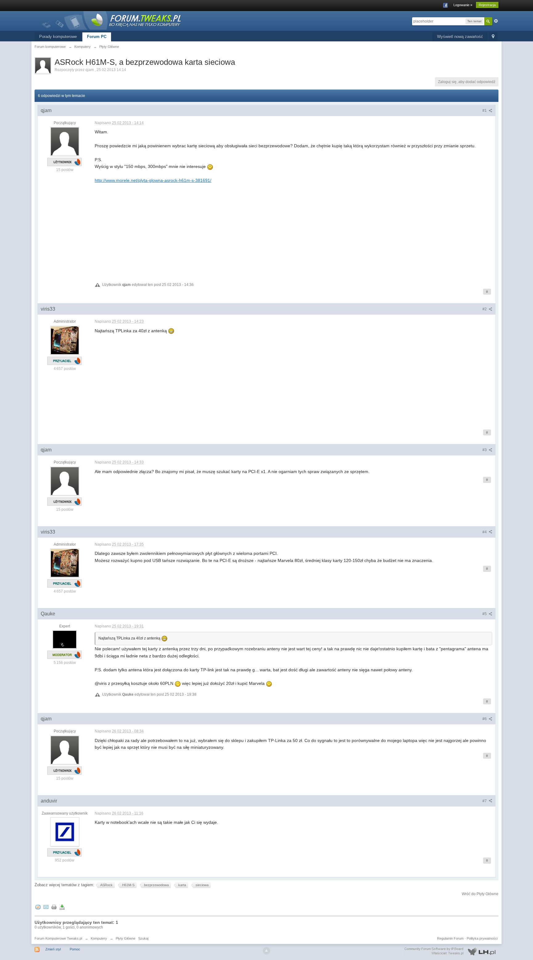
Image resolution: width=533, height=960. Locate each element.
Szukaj (143, 938)
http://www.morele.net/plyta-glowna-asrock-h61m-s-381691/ (153, 180)
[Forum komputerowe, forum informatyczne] (112, 20)
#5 (485, 614)
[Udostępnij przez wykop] (37, 906)
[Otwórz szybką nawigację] (493, 36)
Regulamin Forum (450, 938)
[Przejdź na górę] (266, 950)
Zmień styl (53, 949)
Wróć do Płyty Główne (480, 894)
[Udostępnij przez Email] (45, 906)
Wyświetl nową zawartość (460, 36)
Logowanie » (462, 5)
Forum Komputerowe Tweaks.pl (58, 938)
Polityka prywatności (482, 938)
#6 (485, 719)
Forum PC (96, 36)
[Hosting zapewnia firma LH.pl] (451, 951)
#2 (485, 309)
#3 (485, 450)
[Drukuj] (54, 906)
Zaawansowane (496, 21)
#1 (485, 110)
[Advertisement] (280, 227)
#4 (485, 532)
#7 (485, 801)
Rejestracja (487, 5)
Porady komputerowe (58, 36)
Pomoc (75, 949)
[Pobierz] (62, 906)
